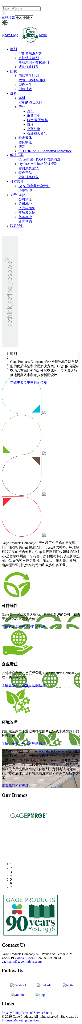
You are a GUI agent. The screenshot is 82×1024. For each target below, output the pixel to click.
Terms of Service (32, 1012)
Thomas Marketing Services (20, 1020)
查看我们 (15, 785)
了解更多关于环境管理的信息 (23, 743)
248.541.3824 (24, 958)
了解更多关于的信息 (28, 383)
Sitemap (49, 1012)
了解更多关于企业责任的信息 (23, 685)
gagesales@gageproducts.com (22, 961)
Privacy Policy (11, 1012)
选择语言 (8, 17)
